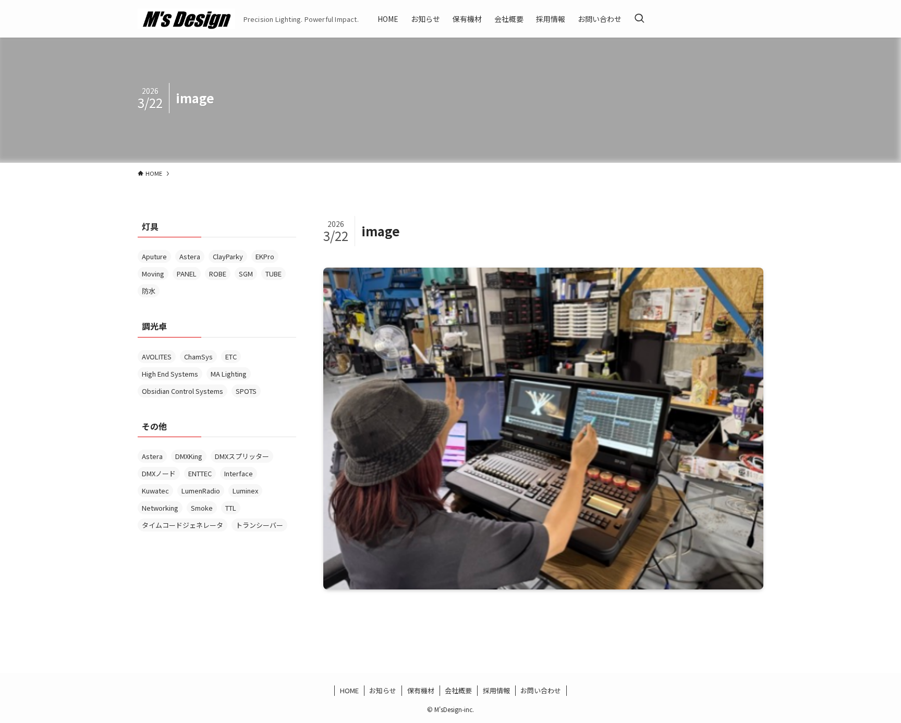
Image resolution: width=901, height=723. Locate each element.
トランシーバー (259, 525)
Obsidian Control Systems (182, 391)
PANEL (187, 274)
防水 (148, 291)
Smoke (202, 508)
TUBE (273, 274)
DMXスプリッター (242, 456)
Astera (189, 256)
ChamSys (198, 357)
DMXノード (159, 473)
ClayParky (228, 256)
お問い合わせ (540, 690)
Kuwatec (155, 491)
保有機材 (420, 690)
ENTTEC (200, 473)
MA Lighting (229, 374)
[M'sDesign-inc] (186, 18)
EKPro (264, 256)
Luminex (245, 491)
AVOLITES (157, 357)
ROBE (217, 274)
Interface (238, 473)
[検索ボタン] (639, 19)
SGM (246, 274)
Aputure (154, 256)
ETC (231, 357)
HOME (349, 690)
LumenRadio (200, 491)
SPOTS (246, 391)
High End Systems (170, 374)
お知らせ (382, 690)
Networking (160, 508)
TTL (230, 508)
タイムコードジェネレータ (182, 525)
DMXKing (188, 456)
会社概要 (458, 690)
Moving (153, 274)
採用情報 (496, 690)
